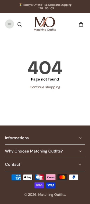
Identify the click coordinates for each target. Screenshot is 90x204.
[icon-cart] (79, 24)
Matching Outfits (51, 194)
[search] (19, 24)
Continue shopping (45, 87)
